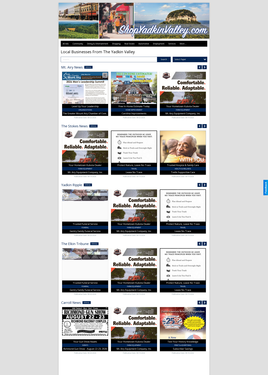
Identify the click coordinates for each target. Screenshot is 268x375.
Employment (158, 43)
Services (172, 43)
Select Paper (180, 59)
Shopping (116, 43)
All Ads (66, 43)
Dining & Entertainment (97, 43)
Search (164, 59)
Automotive (143, 43)
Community (78, 43)
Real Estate (129, 43)
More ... (183, 43)
